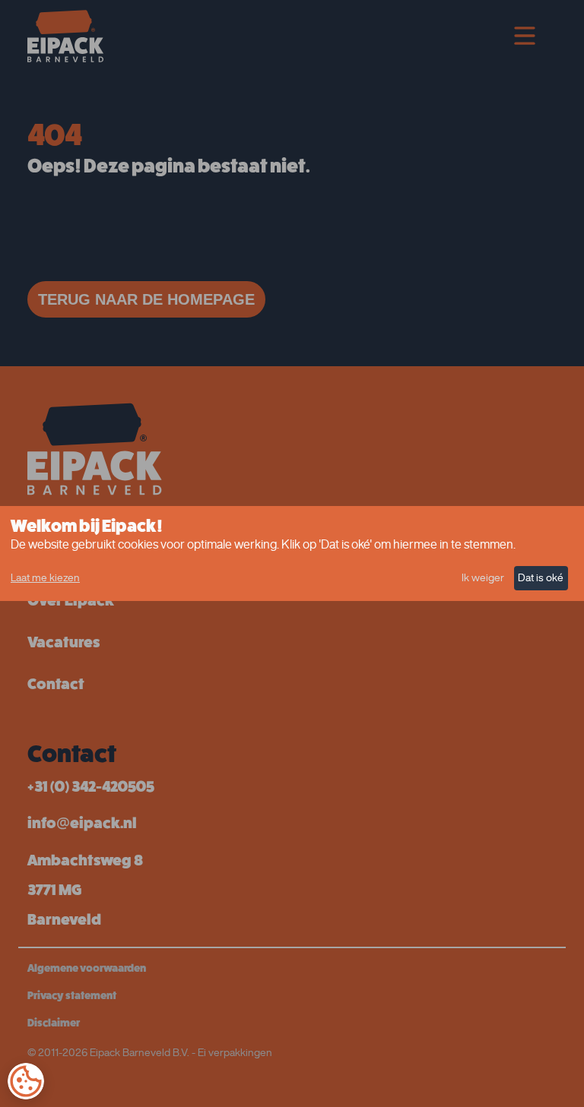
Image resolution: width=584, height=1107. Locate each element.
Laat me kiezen (45, 577)
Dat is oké (540, 577)
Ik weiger (483, 577)
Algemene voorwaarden (86, 968)
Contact (55, 684)
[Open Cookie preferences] (26, 1081)
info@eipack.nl (82, 823)
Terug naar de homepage (146, 299)
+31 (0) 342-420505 (90, 786)
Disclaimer (53, 1023)
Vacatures (63, 642)
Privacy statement (71, 995)
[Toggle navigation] (525, 36)
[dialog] (292, 553)
